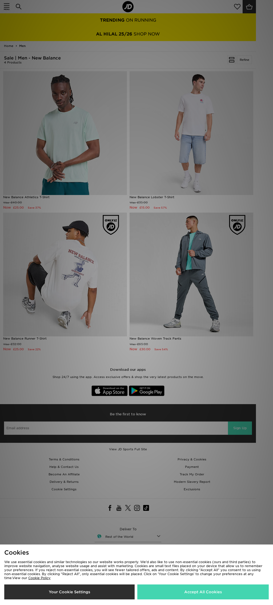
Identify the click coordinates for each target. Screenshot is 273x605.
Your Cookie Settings (69, 592)
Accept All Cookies (203, 592)
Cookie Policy (39, 578)
